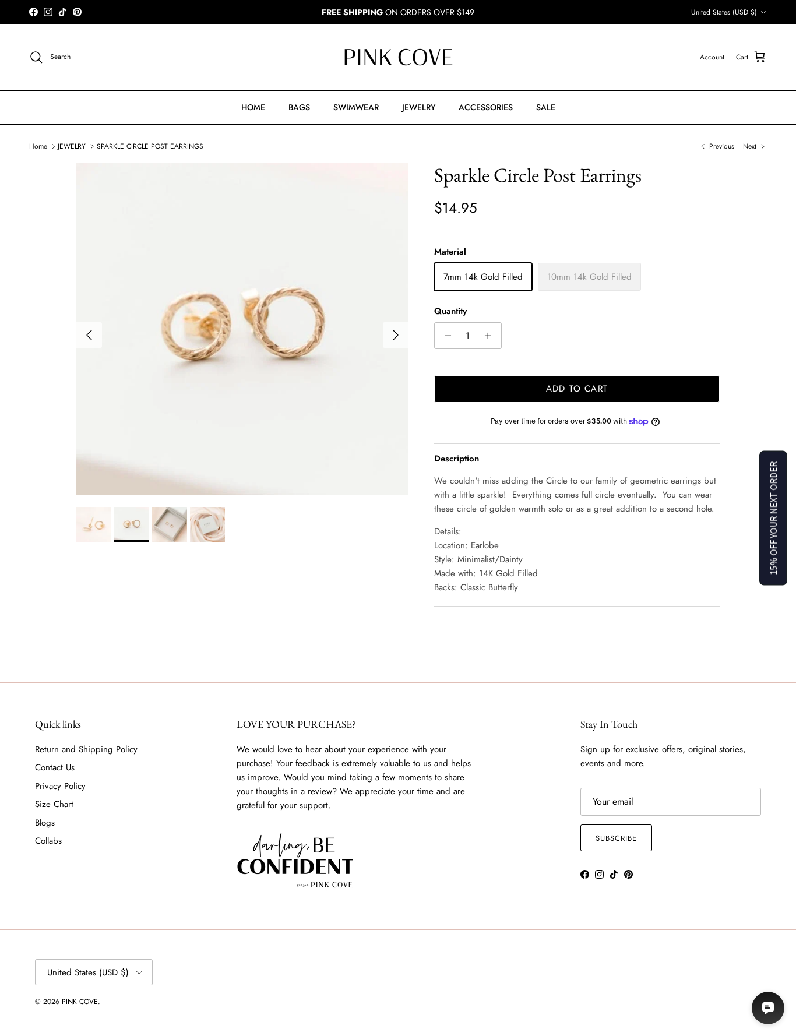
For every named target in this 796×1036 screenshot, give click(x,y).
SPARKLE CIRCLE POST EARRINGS (150, 146)
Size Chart (54, 804)
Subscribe (616, 838)
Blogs (45, 822)
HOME (253, 107)
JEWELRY (418, 107)
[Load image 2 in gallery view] (242, 329)
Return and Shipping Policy (86, 749)
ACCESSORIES (486, 107)
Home (38, 146)
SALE (545, 107)
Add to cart (577, 388)
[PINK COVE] (398, 57)
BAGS (299, 107)
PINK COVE (80, 1001)
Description (456, 458)
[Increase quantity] (491, 335)
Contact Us (55, 767)
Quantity (450, 311)
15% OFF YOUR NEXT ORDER (773, 518)
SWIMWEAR (356, 107)
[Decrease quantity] (445, 335)
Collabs (48, 840)
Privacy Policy (60, 786)
